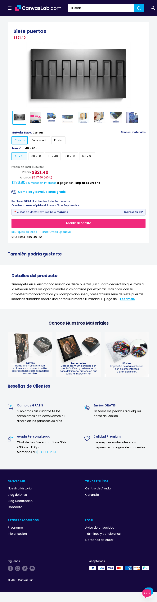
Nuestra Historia (20, 488)
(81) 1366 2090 (46, 452)
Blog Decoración (20, 501)
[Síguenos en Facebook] (10, 568)
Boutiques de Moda (24, 232)
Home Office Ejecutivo (56, 232)
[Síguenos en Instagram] (17, 568)
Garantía (92, 495)
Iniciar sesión (17, 534)
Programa (15, 527)
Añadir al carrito (78, 223)
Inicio (11, 20)
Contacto (15, 507)
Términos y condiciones (103, 534)
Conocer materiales (133, 132)
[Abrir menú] (9, 8)
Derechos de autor (99, 540)
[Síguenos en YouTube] (32, 568)
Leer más (127, 299)
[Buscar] (139, 8)
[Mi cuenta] (153, 8)
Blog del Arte (17, 495)
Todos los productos (32, 20)
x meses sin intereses (33, 183)
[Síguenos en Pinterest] (25, 568)
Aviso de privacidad (99, 527)
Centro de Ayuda (98, 488)
